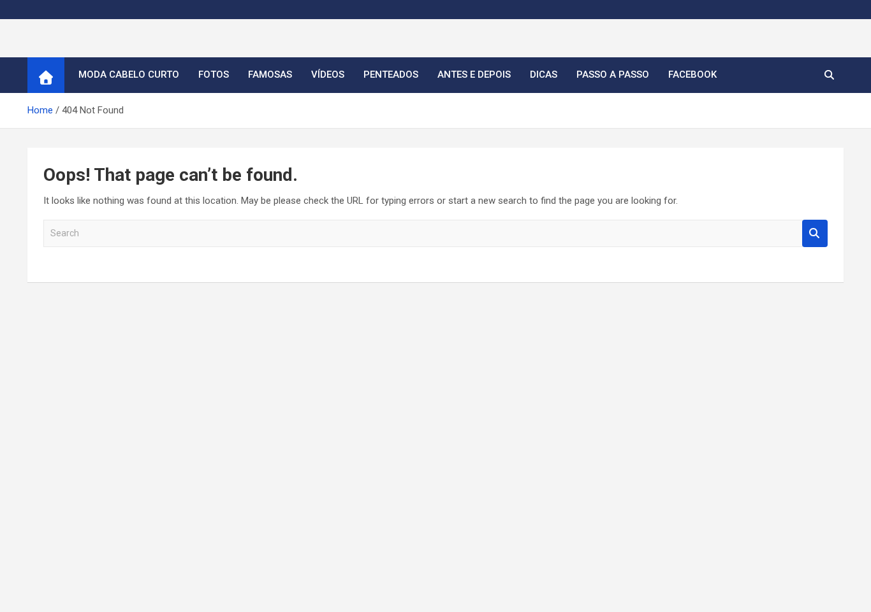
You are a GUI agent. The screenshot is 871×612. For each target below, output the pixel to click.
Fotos (213, 74)
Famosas (270, 74)
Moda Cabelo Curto (128, 74)
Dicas (543, 74)
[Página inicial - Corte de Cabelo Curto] (45, 75)
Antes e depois (474, 74)
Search (815, 233)
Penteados (390, 74)
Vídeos (327, 74)
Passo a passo (612, 74)
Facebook (692, 74)
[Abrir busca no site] (829, 75)
